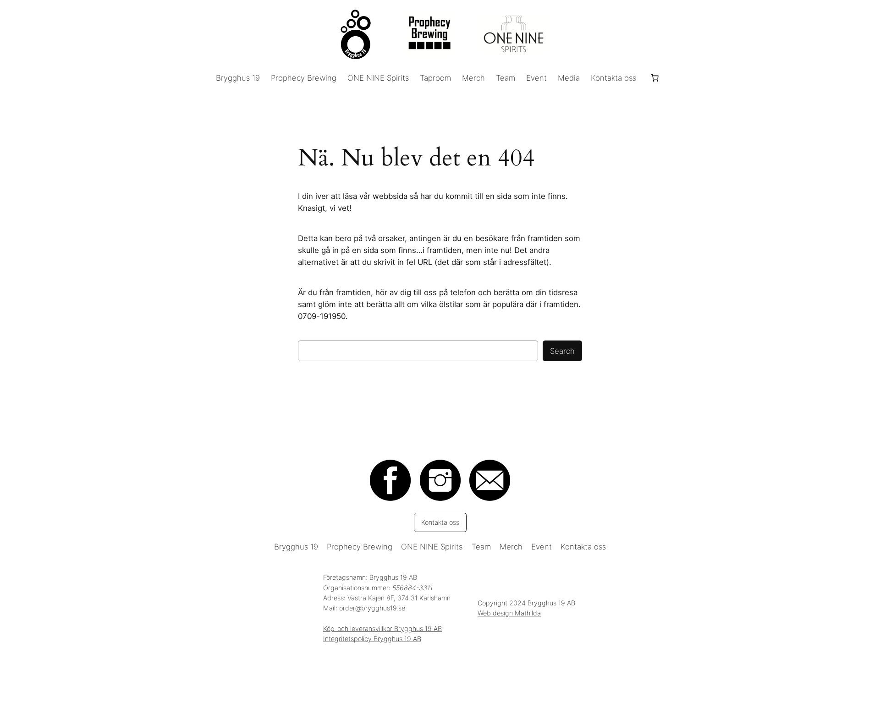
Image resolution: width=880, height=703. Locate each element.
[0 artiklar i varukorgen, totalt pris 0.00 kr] (654, 78)
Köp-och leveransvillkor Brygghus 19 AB (382, 628)
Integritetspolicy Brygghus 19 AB (372, 639)
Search (562, 351)
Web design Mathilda (509, 613)
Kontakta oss (440, 522)
